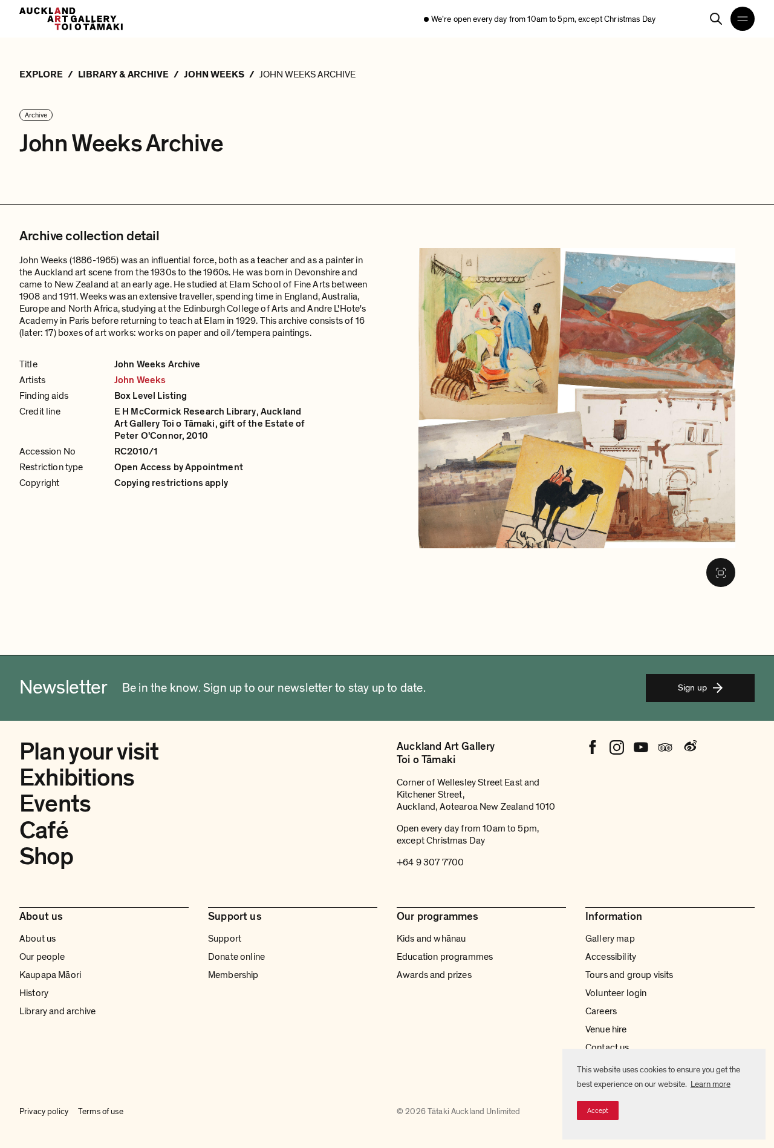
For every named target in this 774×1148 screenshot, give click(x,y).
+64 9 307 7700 (430, 862)
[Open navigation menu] (742, 19)
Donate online (236, 956)
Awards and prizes (434, 975)
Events (55, 803)
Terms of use (100, 1111)
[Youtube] (641, 747)
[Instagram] (617, 747)
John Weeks (140, 380)
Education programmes (445, 956)
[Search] (716, 19)
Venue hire (606, 1029)
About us (37, 938)
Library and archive (57, 1011)
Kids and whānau (431, 938)
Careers (601, 1011)
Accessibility (610, 956)
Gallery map (610, 938)
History (33, 993)
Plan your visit (89, 751)
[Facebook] (592, 747)
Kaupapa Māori (50, 975)
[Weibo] (689, 747)
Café (43, 830)
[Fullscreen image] (720, 572)
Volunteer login (615, 993)
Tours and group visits (629, 975)
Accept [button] (597, 1110)
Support (224, 938)
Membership (233, 975)
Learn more (710, 1084)
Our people (42, 956)
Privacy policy (43, 1111)
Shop (46, 856)
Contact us (607, 1047)
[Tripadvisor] (665, 747)
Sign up (692, 687)
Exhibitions (76, 777)
